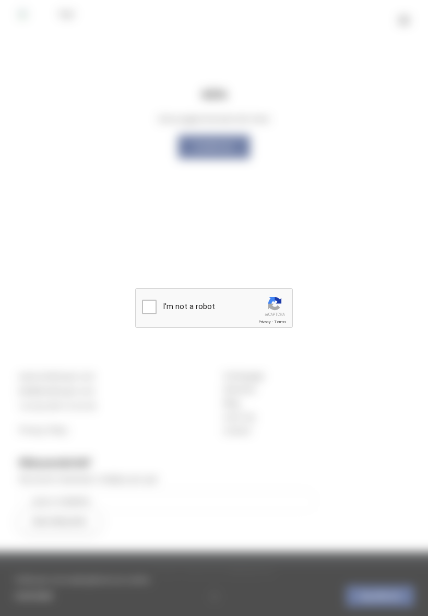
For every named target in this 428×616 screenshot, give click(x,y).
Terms (280, 321)
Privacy (264, 321)
